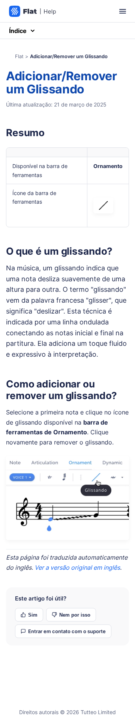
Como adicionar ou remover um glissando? (61, 389)
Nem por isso (74, 615)
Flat (19, 56)
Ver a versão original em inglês (77, 567)
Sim (33, 615)
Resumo (25, 132)
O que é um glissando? (59, 251)
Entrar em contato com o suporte (67, 631)
